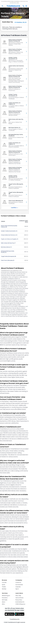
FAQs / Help (18, 595)
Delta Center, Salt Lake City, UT (8, 243)
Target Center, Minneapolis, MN (8, 256)
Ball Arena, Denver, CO (6, 247)
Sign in (17, 589)
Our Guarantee (19, 584)
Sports (3, 584)
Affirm (3, 604)
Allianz (3, 602)
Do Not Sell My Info (19, 602)
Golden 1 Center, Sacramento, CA (9, 231)
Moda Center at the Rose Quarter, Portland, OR (9, 226)
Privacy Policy (18, 600)
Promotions (4, 597)
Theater (4, 586)
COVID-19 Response (20, 604)
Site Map (4, 589)
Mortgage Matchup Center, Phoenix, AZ (7, 251)
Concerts (4, 582)
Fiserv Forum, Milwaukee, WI (7, 260)
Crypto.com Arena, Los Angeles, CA (9, 239)
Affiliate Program (6, 595)
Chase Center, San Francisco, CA (9, 235)
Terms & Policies (19, 597)
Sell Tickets (4, 600)
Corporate (17, 586)
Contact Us (18, 582)
